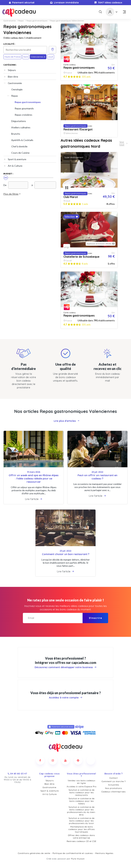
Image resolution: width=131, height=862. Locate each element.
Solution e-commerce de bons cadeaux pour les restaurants (81, 792)
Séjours (12, 70)
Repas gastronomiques (37, 21)
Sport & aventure (17, 159)
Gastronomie (9, 21)
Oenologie (17, 89)
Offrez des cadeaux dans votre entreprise (81, 836)
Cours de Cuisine (20, 152)
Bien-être (13, 76)
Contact (114, 778)
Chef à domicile (19, 146)
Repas (21, 21)
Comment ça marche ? (114, 781)
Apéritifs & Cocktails (22, 140)
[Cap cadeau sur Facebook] (40, 760)
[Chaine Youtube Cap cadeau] (65, 760)
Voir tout (121, 143)
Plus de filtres (10, 193)
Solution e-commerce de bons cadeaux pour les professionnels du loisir (81, 821)
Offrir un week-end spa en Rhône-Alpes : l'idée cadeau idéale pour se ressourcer (34, 478)
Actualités (113, 784)
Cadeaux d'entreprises (113, 791)
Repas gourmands (24, 108)
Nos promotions (113, 788)
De (4, 185)
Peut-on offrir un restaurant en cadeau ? (97, 477)
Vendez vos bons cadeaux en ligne (81, 781)
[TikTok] (90, 760)
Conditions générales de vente (34, 853)
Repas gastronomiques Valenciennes (67, 21)
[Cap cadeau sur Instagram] (53, 760)
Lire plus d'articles (65, 420)
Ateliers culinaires (20, 127)
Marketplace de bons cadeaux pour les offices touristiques (81, 829)
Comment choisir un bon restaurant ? (65, 554)
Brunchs (15, 133)
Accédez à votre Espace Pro (81, 786)
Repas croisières (23, 114)
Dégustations (18, 121)
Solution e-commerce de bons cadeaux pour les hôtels (81, 801)
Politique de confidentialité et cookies (73, 853)
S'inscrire (95, 618)
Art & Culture (15, 165)
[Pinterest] (78, 760)
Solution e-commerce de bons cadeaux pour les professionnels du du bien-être (81, 811)
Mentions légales (104, 853)
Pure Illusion (78, 858)
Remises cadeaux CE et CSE (81, 841)
